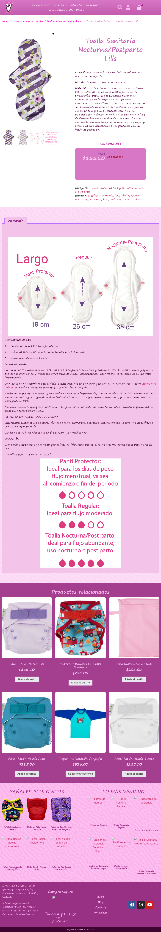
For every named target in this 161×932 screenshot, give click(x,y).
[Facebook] (132, 905)
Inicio (5, 21)
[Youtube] (149, 905)
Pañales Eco (40, 5)
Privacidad (100, 913)
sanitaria (115, 199)
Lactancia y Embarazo (84, 5)
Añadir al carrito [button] (26, 679)
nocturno (81, 199)
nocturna (136, 195)
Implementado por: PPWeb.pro (80, 929)
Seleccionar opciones (80, 773)
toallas (135, 199)
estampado (106, 195)
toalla (126, 199)
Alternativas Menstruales (66, 10)
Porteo (59, 5)
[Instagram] (141, 905)
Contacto (100, 907)
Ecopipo (93, 195)
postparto (95, 199)
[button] (53, 34)
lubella (125, 195)
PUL (105, 199)
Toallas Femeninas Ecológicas (65, 21)
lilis (117, 195)
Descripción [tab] (15, 220)
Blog (100, 902)
